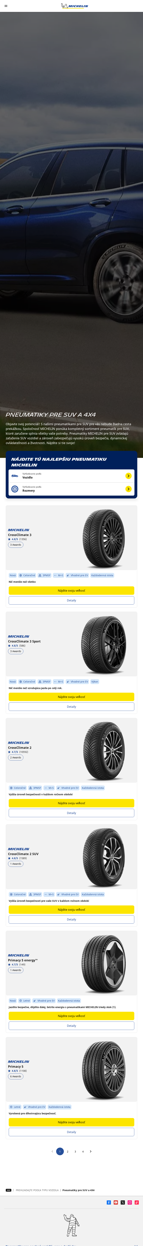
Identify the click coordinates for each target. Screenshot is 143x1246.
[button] (71, 476)
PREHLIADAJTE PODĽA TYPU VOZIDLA (37, 1190)
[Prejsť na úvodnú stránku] (75, 6)
